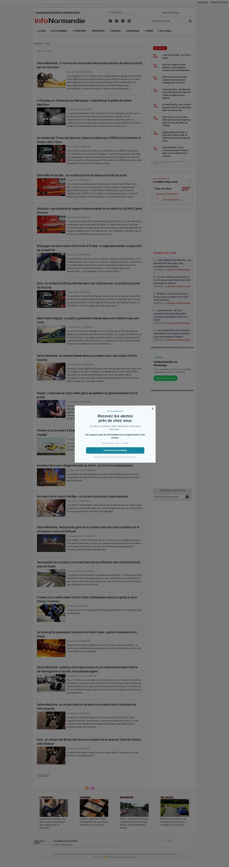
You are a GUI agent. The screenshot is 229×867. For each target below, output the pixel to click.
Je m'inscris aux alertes (115, 450)
